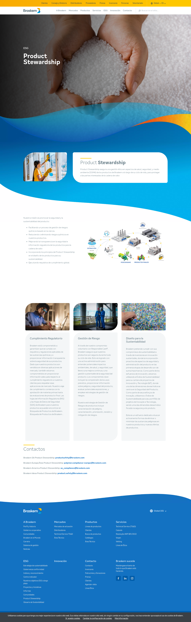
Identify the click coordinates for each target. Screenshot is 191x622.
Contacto (127, 10)
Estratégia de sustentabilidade (35, 566)
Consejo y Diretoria (59, 3)
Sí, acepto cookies (72, 618)
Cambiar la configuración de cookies (97, 618)
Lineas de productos (93, 527)
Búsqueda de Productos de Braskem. (46, 414)
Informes (27, 591)
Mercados (73, 10)
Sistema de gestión (31, 545)
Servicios (97, 10)
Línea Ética (89, 588)
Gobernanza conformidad (33, 569)
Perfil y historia (29, 527)
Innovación (115, 10)
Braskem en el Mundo (31, 538)
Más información (121, 618)
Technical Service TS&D (63, 534)
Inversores (113, 3)
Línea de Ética (121, 545)
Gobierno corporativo (32, 530)
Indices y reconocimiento (33, 573)
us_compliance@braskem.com (75, 468)
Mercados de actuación (63, 527)
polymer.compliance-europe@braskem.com (85, 463)
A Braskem (61, 10)
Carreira (26, 542)
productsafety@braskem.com (69, 458)
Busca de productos (93, 534)
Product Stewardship (31, 599)
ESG (106, 10)
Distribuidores (76, 3)
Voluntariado (138, 3)
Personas (125, 3)
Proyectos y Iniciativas (32, 587)
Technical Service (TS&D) (126, 527)
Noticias (26, 549)
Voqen (118, 538)
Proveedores (91, 3)
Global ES (159, 3)
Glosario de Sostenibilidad (33, 602)
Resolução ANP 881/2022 (126, 534)
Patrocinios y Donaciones (95, 573)
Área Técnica (59, 538)
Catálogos (89, 538)
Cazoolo (119, 530)
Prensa (102, 3)
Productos (85, 10)
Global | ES (159, 511)
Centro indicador (30, 577)
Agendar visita (91, 584)
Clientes (44, 3)
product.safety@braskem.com (72, 473)
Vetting (119, 542)
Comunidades (28, 534)
